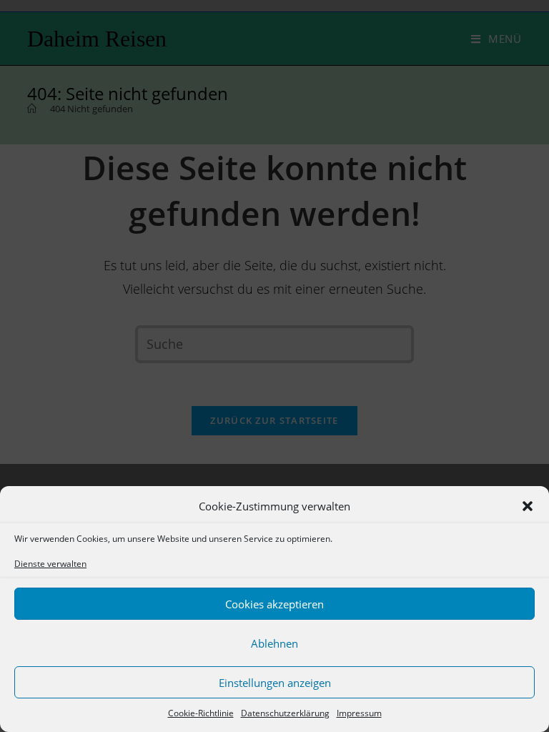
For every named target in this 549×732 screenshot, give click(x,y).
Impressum (359, 713)
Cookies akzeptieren (274, 604)
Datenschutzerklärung (285, 713)
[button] (527, 506)
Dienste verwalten (50, 564)
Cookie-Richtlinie (201, 713)
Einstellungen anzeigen (275, 683)
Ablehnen (274, 643)
